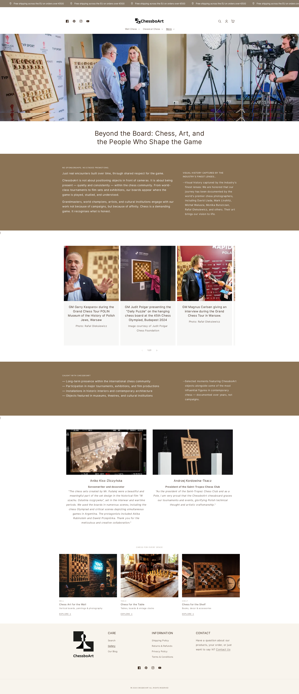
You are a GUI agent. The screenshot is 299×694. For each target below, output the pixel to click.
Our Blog (113, 651)
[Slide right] (156, 350)
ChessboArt (143, 688)
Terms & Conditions (162, 656)
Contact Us (223, 649)
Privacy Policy (159, 651)
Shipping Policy (160, 640)
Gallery (112, 646)
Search (112, 640)
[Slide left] (142, 350)
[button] (132, 29)
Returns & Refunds (162, 646)
